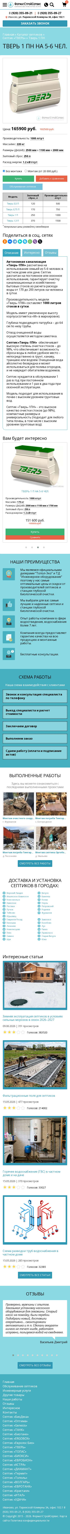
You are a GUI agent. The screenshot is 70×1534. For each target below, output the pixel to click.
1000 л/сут (37, 138)
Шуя (9, 939)
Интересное (11, 1408)
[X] (40, 241)
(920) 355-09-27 (49, 13)
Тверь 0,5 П (13, 203)
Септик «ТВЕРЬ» (14, 38)
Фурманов (47, 912)
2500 (31, 150)
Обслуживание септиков (23, 186)
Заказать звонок (35, 23)
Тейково (11, 912)
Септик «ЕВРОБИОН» (17, 1460)
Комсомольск (13, 899)
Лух (43, 926)
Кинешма (11, 922)
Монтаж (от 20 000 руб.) (42, 171)
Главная (8, 34)
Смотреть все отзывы (35, 1365)
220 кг (21, 144)
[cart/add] (18, 179)
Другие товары (13, 1395)
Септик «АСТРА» (14, 1465)
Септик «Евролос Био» (18, 1443)
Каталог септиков (29, 34)
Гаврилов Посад (14, 919)
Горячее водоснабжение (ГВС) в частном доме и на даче (31, 1173)
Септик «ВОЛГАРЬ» (16, 1482)
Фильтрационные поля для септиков (29, 1095)
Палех (45, 929)
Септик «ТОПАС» (14, 1452)
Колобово (46, 922)
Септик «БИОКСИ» (16, 1456)
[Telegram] (15, 241)
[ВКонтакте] (10, 241)
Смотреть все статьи (35, 1275)
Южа (44, 939)
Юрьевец (11, 916)
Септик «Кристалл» (16, 1491)
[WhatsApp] (30, 241)
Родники (46, 909)
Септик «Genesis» (15, 1425)
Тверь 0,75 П (12, 209)
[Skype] (25, 241)
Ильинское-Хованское (18, 896)
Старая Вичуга (49, 936)
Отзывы (8, 1404)
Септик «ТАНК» (13, 1430)
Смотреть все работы (35, 863)
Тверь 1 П (13, 215)
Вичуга (45, 893)
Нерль (45, 903)
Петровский (47, 906)
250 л (27, 156)
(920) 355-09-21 (20, 13)
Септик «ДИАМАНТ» (17, 1469)
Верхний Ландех (15, 893)
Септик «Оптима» (15, 1421)
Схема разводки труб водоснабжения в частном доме (30, 1252)
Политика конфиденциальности (29, 1520)
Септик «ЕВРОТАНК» (17, 1486)
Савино (10, 936)
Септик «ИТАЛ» (14, 1495)
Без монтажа (14, 171)
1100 (44, 150)
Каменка (46, 896)
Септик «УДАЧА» (14, 1499)
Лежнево (11, 926)
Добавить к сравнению (51, 178)
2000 (58, 150)
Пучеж (10, 909)
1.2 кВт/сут (30, 162)
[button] (26, 547)
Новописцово (13, 929)
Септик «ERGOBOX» (16, 1438)
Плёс (9, 932)
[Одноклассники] (5, 241)
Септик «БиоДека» (16, 1417)
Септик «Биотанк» (16, 1434)
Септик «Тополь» (15, 1478)
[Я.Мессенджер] (20, 241)
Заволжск (46, 919)
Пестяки (11, 906)
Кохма (45, 899)
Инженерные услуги (17, 1391)
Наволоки (11, 903)
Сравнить (35, 537)
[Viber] (35, 241)
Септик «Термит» (15, 1473)
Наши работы (12, 1399)
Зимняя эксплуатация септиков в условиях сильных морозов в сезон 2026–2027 (33, 1018)
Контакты (10, 1412)
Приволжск (47, 932)
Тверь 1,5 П (13, 220)
